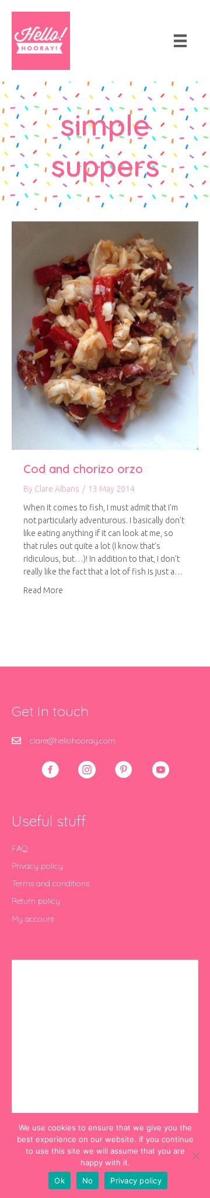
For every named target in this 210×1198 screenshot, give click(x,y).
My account (33, 919)
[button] (50, 769)
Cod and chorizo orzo (83, 468)
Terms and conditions (50, 883)
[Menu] (180, 40)
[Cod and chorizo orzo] (105, 334)
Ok (59, 1180)
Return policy (36, 901)
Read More (43, 590)
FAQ (20, 848)
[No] (195, 1155)
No (87, 1180)
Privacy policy (37, 866)
